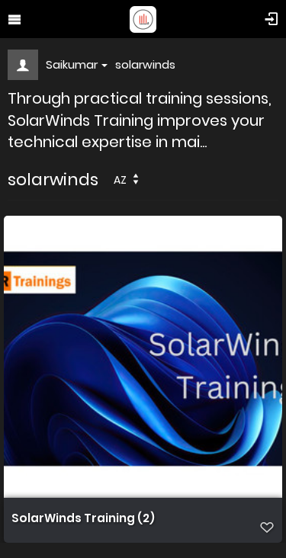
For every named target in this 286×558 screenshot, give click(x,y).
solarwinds (145, 64)
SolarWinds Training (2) (83, 518)
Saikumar (72, 64)
